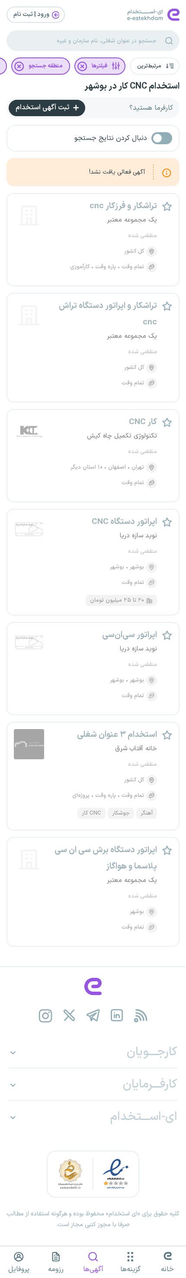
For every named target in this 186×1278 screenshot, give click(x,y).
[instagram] (45, 1015)
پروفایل (18, 1269)
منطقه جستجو (46, 66)
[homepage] (93, 986)
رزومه (56, 1269)
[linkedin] (117, 1015)
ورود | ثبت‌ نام (32, 14)
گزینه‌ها (130, 1269)
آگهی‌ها (93, 1269)
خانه (167, 1269)
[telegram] (93, 1015)
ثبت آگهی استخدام (43, 107)
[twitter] (69, 1015)
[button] (155, 66)
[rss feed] (140, 1015)
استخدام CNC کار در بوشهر (132, 86)
